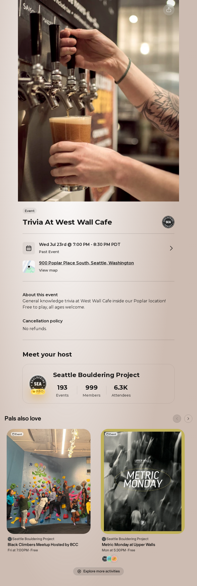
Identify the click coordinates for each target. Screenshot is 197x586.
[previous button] (177, 419)
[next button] (188, 419)
